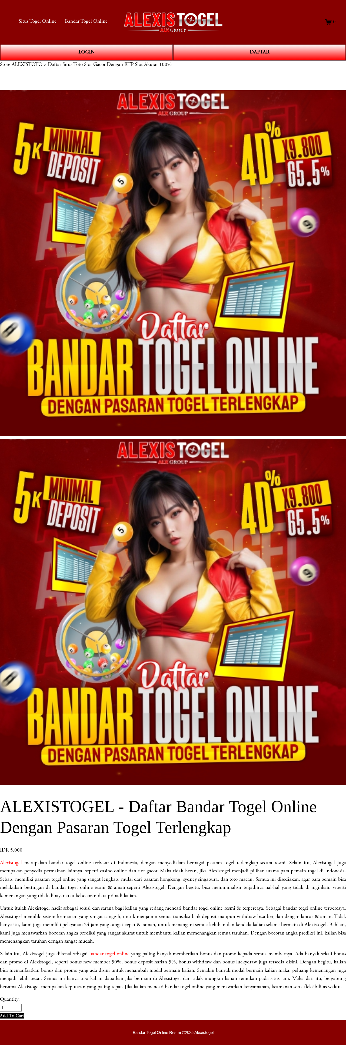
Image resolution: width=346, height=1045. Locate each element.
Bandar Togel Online (86, 21)
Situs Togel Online (37, 21)
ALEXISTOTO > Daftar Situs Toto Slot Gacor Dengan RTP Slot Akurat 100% (92, 64)
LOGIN (86, 52)
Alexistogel (11, 863)
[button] (12, 1015)
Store (5, 64)
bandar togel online (109, 954)
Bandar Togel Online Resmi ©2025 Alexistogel (173, 1032)
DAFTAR (260, 52)
